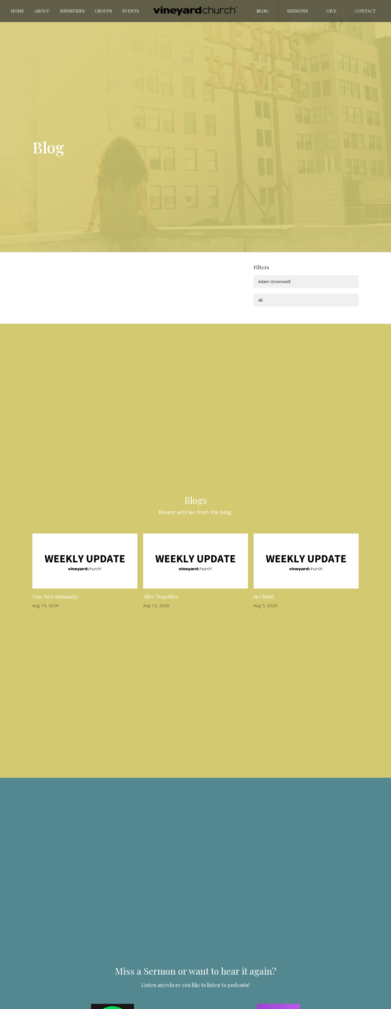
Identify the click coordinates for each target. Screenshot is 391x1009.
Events (130, 11)
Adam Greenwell (274, 281)
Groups (103, 11)
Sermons (297, 11)
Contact (365, 11)
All (260, 300)
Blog (262, 11)
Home (17, 11)
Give (331, 11)
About (41, 11)
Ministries (72, 11)
